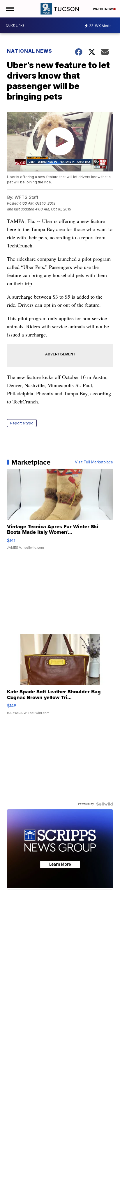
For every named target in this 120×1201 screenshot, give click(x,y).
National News (29, 51)
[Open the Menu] (9, 8)
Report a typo (21, 423)
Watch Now (103, 9)
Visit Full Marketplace (94, 462)
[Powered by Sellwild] (104, 804)
